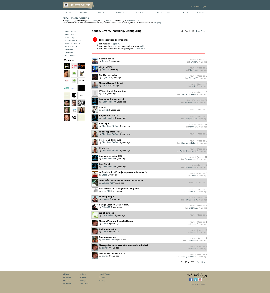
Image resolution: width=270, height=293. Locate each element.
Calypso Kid (107, 183)
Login (203, 6)
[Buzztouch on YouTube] (200, 281)
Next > (204, 31)
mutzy (105, 86)
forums (94, 21)
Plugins (101, 12)
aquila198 (106, 191)
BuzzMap (120, 12)
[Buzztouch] (86, 9)
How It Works (104, 274)
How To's (139, 12)
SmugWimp (192, 240)
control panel (139, 48)
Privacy (67, 280)
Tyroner (105, 61)
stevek (105, 223)
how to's (109, 21)
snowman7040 (108, 240)
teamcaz (106, 199)
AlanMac (193, 70)
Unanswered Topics (73, 40)
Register (67, 277)
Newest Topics (71, 38)
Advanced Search (72, 43)
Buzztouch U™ (163, 12)
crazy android (108, 215)
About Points (70, 55)
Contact (200, 12)
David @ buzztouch (188, 151)
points (69, 21)
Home (68, 12)
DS (103, 94)
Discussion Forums (76, 18)
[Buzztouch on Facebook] (191, 281)
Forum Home (70, 32)
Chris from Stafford (189, 94)
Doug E (105, 110)
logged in (115, 44)
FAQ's (83, 277)
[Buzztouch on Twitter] (196, 281)
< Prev (197, 31)
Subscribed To (71, 46)
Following (69, 52)
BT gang (157, 23)
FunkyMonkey (108, 102)
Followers (69, 49)
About (185, 12)
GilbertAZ (193, 78)
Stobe (104, 175)
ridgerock (106, 77)
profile (142, 46)
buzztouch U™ (133, 21)
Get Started (195, 6)
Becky (105, 69)
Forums (83, 12)
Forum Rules (70, 35)
